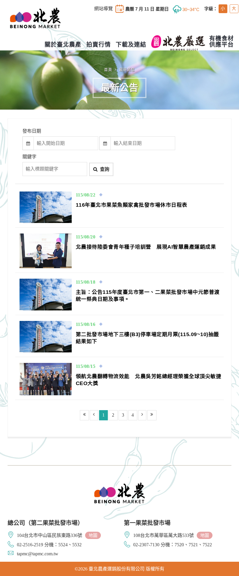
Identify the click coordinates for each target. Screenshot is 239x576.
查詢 (104, 169)
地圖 (93, 535)
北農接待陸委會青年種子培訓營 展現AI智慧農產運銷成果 (146, 247)
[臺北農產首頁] (35, 23)
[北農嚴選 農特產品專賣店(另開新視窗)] (178, 42)
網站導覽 (103, 8)
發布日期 (31, 131)
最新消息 (127, 69)
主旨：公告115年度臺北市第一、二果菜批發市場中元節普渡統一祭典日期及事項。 (148, 295)
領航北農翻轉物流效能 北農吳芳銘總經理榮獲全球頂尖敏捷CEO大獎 (149, 379)
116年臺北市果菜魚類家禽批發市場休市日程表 (131, 205)
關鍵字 (29, 156)
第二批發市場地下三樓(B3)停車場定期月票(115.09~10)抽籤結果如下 (147, 337)
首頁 (108, 69)
